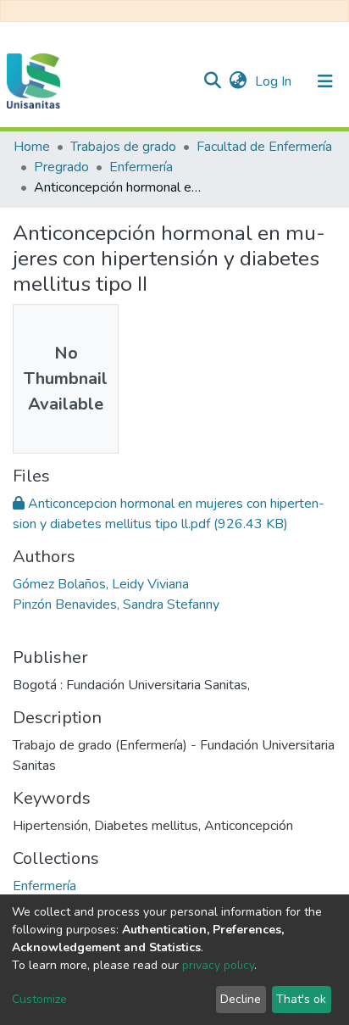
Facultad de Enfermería (264, 146)
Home (32, 146)
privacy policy (218, 965)
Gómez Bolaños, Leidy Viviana (101, 584)
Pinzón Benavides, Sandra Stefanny (116, 604)
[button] (238, 81)
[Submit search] (212, 81)
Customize (39, 999)
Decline (240, 999)
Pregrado (61, 167)
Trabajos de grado (123, 146)
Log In (275, 81)
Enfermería (141, 167)
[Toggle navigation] (325, 81)
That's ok (301, 999)
